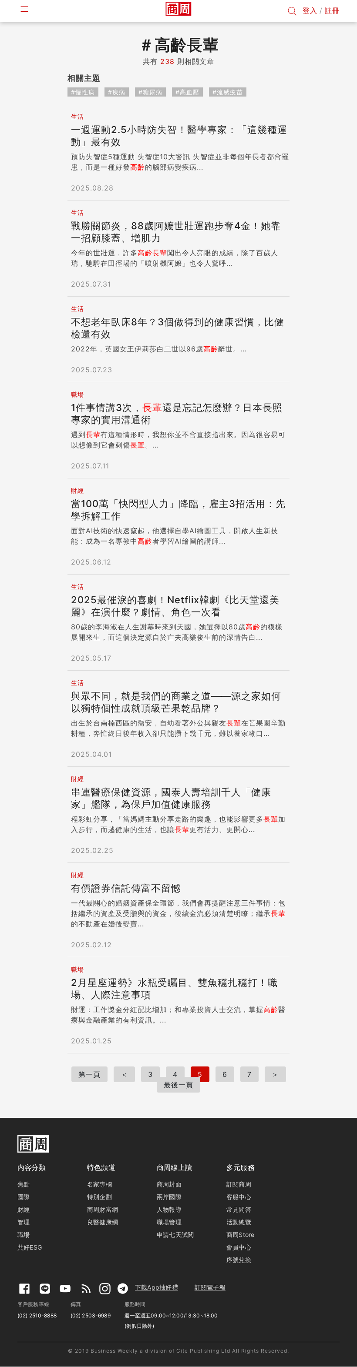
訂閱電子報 (210, 1287)
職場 (23, 1234)
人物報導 (169, 1209)
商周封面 (169, 1184)
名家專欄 (99, 1184)
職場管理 (169, 1222)
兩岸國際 (169, 1196)
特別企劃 (99, 1196)
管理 (23, 1222)
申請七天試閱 (175, 1234)
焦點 (23, 1184)
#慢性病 (83, 92)
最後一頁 (178, 1084)
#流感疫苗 (227, 92)
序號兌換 (238, 1259)
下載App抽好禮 (156, 1287)
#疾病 (116, 92)
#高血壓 (187, 92)
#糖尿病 (150, 92)
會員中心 (238, 1247)
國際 (23, 1196)
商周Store (240, 1234)
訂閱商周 (238, 1184)
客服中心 (238, 1196)
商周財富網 (102, 1209)
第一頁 (89, 1074)
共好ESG (29, 1247)
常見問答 (238, 1209)
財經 (23, 1209)
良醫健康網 (102, 1222)
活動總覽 (238, 1222)
